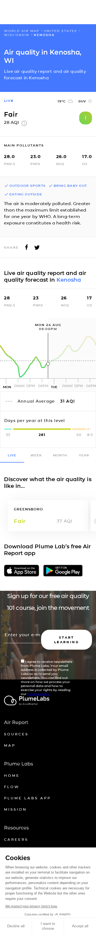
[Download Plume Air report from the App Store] (21, 571)
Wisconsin (16, 35)
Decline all (16, 926)
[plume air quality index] (24, 124)
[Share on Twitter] (37, 249)
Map (9, 745)
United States (60, 31)
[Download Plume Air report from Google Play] (63, 571)
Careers (16, 839)
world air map (21, 31)
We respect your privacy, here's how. (31, 906)
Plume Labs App (27, 798)
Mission (15, 809)
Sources (16, 734)
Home (12, 775)
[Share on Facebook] (26, 249)
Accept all (80, 926)
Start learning (66, 639)
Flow (11, 787)
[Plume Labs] (48, 701)
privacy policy (38, 694)
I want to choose (48, 926)
